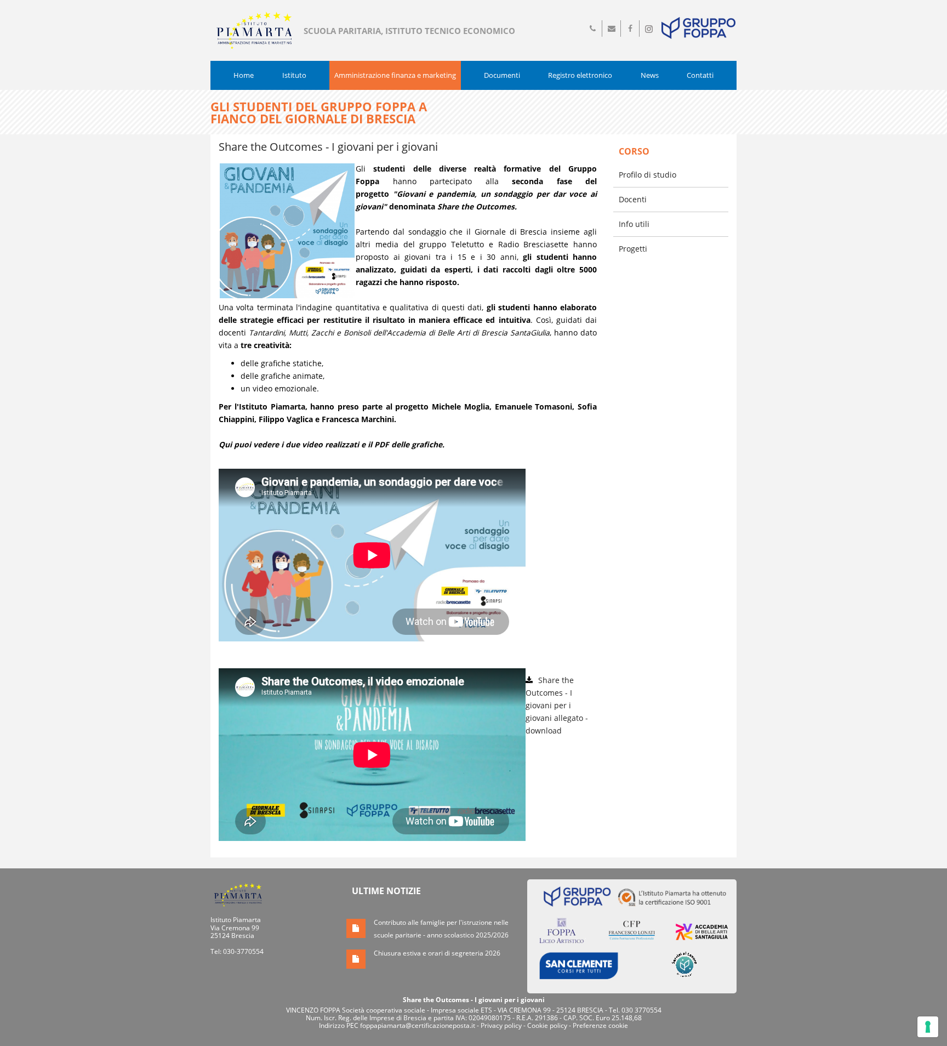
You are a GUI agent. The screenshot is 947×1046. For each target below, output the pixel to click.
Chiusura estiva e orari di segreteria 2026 (437, 953)
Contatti (700, 75)
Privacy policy (501, 1025)
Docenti (633, 199)
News (650, 75)
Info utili (634, 224)
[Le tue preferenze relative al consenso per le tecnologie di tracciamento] (927, 1026)
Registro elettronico (580, 75)
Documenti (502, 75)
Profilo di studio (647, 174)
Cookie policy (547, 1025)
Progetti (633, 248)
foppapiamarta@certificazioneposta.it (417, 1025)
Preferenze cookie (600, 1025)
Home (243, 75)
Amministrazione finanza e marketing (395, 75)
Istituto (294, 75)
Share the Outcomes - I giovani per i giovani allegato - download (557, 705)
